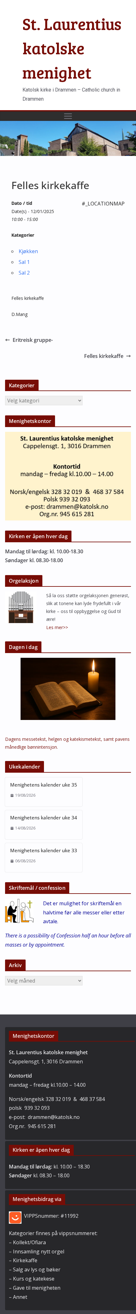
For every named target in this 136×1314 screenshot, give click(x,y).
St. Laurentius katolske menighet (71, 48)
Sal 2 (24, 272)
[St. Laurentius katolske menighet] (68, 125)
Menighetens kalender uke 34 (43, 817)
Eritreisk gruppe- (33, 339)
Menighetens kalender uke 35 (43, 785)
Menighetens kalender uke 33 (43, 850)
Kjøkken (28, 251)
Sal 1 (24, 262)
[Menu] (68, 116)
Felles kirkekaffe (103, 356)
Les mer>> (57, 627)
